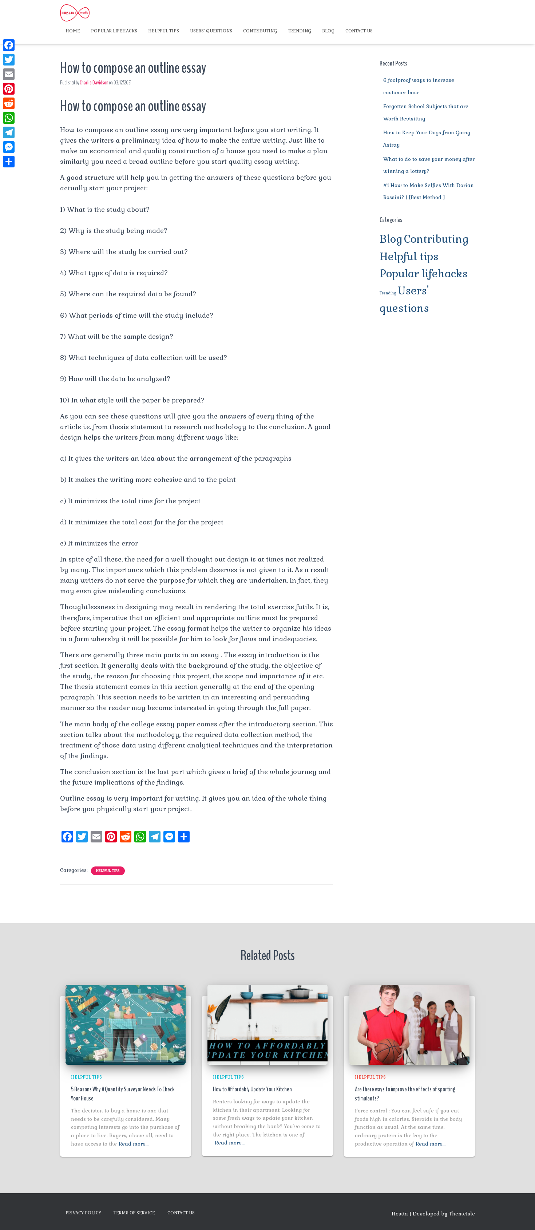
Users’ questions (211, 31)
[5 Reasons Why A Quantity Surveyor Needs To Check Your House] (126, 1024)
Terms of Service (134, 1213)
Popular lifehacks (114, 31)
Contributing (260, 31)
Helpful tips (163, 31)
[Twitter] (8, 59)
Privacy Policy (83, 1213)
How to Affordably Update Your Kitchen (252, 1089)
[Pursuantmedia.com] (75, 13)
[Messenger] (8, 147)
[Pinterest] (8, 89)
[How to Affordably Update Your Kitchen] (267, 1024)
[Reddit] (8, 103)
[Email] (8, 74)
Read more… (133, 1143)
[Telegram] (8, 132)
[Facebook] (8, 45)
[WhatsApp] (8, 118)
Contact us (359, 31)
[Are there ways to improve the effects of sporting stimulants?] (409, 1024)
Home (73, 31)
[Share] (8, 161)
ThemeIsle (462, 1213)
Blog (328, 31)
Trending (299, 31)
